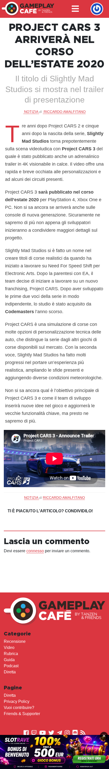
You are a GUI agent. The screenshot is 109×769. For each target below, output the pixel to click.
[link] (54, 752)
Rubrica (11, 653)
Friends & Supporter (22, 714)
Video (9, 647)
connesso (35, 551)
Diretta (10, 672)
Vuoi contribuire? (19, 707)
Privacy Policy (16, 701)
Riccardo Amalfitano (65, 112)
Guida (9, 660)
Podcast (11, 666)
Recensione (15, 641)
